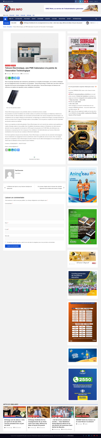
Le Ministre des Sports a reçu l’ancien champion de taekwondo (19, 187)
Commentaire (8, 203)
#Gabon (17, 15)
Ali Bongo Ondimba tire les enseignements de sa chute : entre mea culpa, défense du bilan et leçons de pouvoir (37, 422)
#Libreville (23, 15)
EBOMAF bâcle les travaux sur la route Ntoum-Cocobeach (85, 421)
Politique (27, 18)
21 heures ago (9, 427)
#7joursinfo (11, 15)
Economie (40, 18)
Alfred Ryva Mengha (67, 429)
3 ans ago (8, 73)
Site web (7, 236)
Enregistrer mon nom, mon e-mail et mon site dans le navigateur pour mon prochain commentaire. (31, 242)
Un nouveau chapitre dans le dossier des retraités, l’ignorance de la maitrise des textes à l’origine (50, 187)
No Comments (25, 73)
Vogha (85, 424)
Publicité (91, 1)
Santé (33, 18)
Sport (69, 18)
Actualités (18, 18)
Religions (60, 416)
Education (62, 18)
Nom (6, 223)
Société (47, 18)
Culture (54, 18)
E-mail (7, 229)
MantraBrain (71, 435)
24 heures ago (56, 429)
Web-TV (96, 1)
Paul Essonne (16, 73)
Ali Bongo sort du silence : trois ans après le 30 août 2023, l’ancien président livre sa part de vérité (14, 422)
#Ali (33, 15)
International (77, 18)
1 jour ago (79, 424)
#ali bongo (29, 15)
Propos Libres (85, 416)
